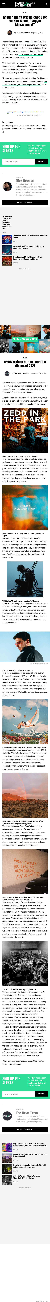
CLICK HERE (14, 103)
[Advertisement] (25, 294)
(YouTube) (34, 682)
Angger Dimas (31, 42)
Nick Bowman (22, 33)
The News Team (21, 373)
